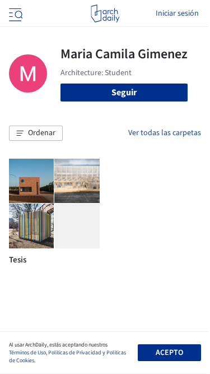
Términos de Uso (27, 353)
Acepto (169, 352)
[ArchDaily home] (105, 13)
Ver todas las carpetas (164, 132)
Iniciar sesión (177, 13)
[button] (36, 133)
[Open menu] (14, 13)
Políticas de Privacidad (74, 353)
